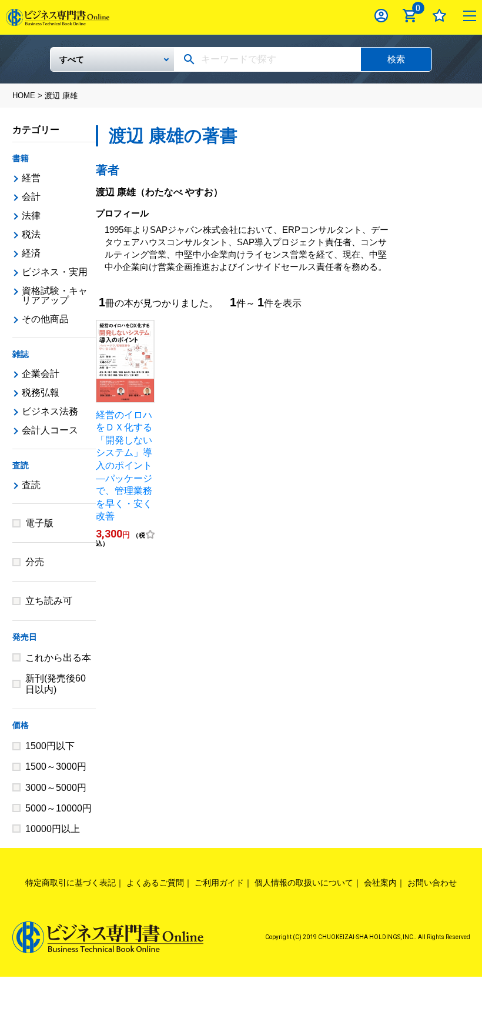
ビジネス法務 (50, 411)
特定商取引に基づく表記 (70, 882)
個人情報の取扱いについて (304, 882)
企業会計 (40, 374)
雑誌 (20, 354)
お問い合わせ (432, 882)
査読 (20, 465)
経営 (31, 178)
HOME (23, 95)
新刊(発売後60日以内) (55, 683)
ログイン (381, 15)
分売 (34, 562)
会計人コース (50, 430)
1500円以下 (50, 746)
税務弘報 (40, 393)
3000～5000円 (55, 788)
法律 (31, 216)
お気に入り (439, 15)
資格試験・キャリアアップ (55, 295)
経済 (31, 253)
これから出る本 (58, 658)
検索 (396, 59)
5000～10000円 (58, 808)
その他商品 (45, 319)
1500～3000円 (55, 766)
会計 (31, 197)
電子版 (39, 523)
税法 (31, 234)
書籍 (20, 158)
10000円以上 (52, 829)
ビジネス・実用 (55, 272)
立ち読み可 (48, 601)
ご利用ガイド (219, 882)
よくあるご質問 (155, 882)
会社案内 (380, 882)
